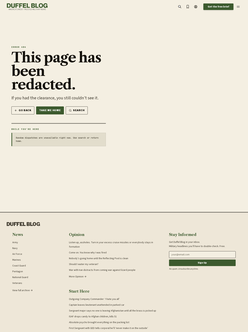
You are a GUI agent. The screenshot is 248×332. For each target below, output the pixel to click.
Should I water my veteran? (83, 264)
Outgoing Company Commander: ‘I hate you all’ (94, 299)
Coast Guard (19, 266)
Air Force (17, 254)
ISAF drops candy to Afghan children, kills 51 (93, 316)
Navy (15, 248)
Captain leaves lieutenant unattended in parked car (96, 305)
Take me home (50, 110)
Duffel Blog (23, 224)
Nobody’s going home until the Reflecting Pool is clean (98, 258)
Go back (25, 110)
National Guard (20, 277)
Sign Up (202, 263)
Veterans (17, 283)
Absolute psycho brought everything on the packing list (99, 322)
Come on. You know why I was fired (88, 252)
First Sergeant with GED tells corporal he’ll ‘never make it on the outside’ (108, 328)
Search (79, 110)
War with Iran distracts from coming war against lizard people (102, 270)
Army (15, 242)
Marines (16, 260)
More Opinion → (77, 276)
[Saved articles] (187, 6)
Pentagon (17, 271)
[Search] (179, 6)
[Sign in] (195, 6)
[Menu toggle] (238, 6)
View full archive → (22, 290)
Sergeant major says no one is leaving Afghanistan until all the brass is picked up (112, 311)
